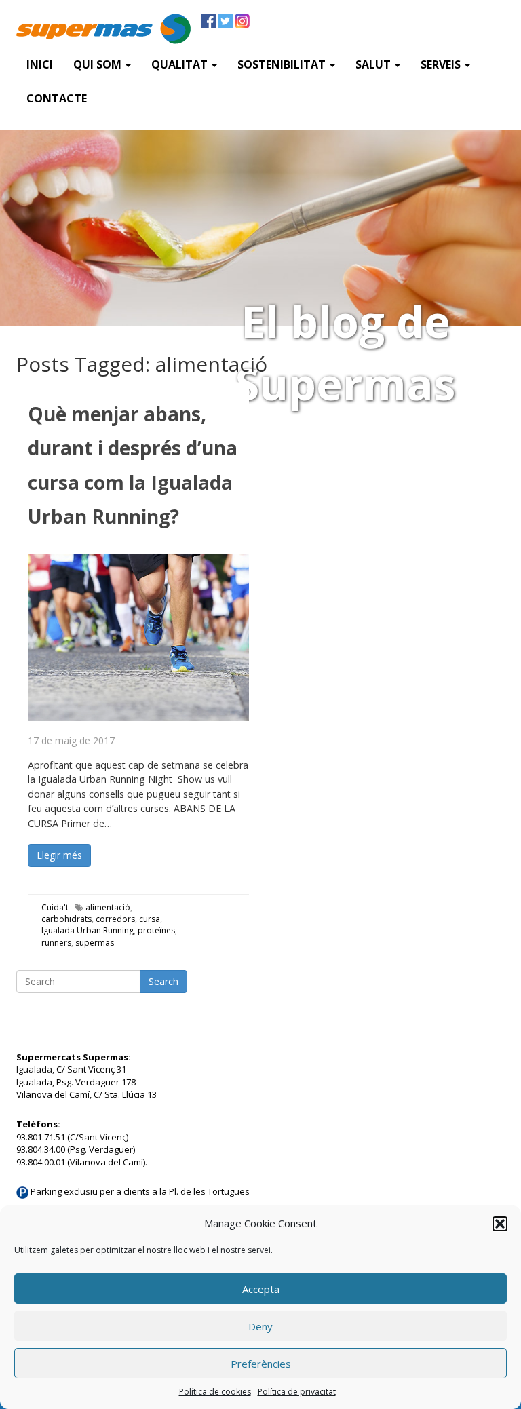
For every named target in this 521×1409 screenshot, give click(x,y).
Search (163, 981)
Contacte (56, 98)
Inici (39, 64)
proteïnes (156, 930)
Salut (374, 64)
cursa (149, 919)
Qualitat (180, 64)
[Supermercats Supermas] (103, 30)
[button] (500, 1224)
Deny (260, 1326)
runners (56, 942)
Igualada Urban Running (87, 930)
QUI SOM (98, 64)
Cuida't (55, 907)
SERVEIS (442, 64)
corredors (115, 919)
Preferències (261, 1363)
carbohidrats (66, 919)
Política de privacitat (297, 1391)
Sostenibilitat (282, 64)
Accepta (260, 1289)
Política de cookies (215, 1391)
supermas (94, 942)
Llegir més (59, 855)
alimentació (107, 907)
